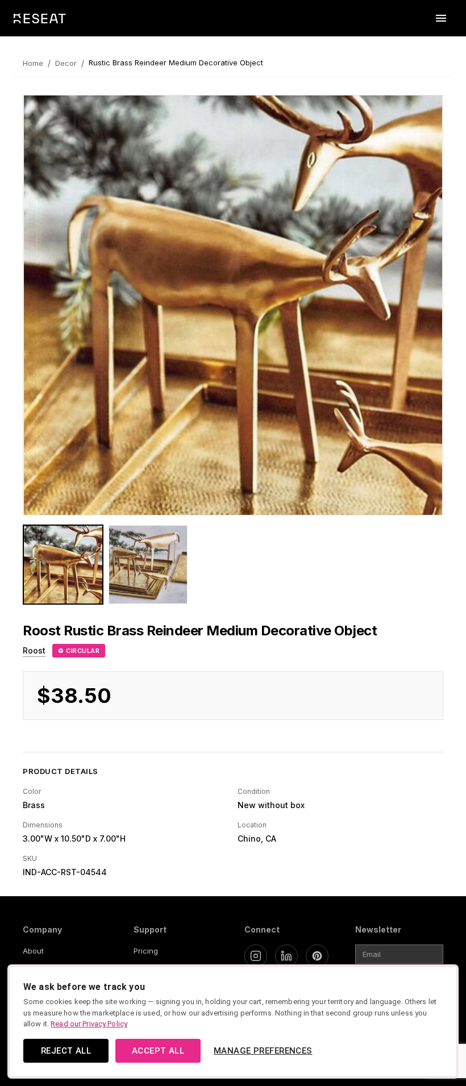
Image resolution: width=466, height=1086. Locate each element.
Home (33, 63)
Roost (34, 650)
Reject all (66, 1051)
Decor (66, 63)
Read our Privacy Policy (89, 1024)
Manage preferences (263, 1051)
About (33, 950)
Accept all (158, 1051)
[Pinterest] (317, 955)
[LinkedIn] (286, 955)
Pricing (146, 950)
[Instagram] (255, 955)
